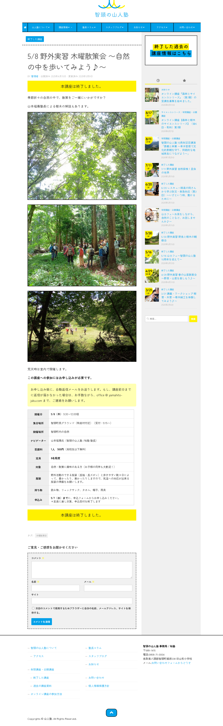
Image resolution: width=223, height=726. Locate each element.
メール (89, 581)
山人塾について (40, 27)
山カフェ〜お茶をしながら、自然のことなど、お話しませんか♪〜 (178, 217)
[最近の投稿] (158, 80)
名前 (35, 581)
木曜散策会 (41, 535)
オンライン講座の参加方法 (46, 694)
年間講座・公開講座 (170, 138)
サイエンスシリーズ (170, 112)
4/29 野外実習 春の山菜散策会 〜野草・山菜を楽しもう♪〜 (179, 276)
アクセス (161, 27)
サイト (35, 594)
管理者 (35, 76)
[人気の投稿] (184, 80)
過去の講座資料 (42, 686)
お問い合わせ (186, 27)
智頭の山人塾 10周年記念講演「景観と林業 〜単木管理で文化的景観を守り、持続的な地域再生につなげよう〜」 (178, 148)
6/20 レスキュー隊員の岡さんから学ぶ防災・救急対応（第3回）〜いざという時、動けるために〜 (179, 193)
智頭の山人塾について (44, 648)
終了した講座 (35, 39)
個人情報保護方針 (99, 686)
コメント (37, 558)
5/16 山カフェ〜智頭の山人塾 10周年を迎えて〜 (178, 257)
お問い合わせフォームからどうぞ (171, 663)
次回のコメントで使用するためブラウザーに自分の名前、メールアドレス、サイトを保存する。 (81, 610)
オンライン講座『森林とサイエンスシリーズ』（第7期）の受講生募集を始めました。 (178, 97)
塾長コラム (88, 27)
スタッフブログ (114, 27)
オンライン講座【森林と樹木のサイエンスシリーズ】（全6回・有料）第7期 (179, 123)
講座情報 (63, 27)
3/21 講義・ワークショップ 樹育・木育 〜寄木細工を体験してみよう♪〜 (178, 297)
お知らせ (138, 27)
